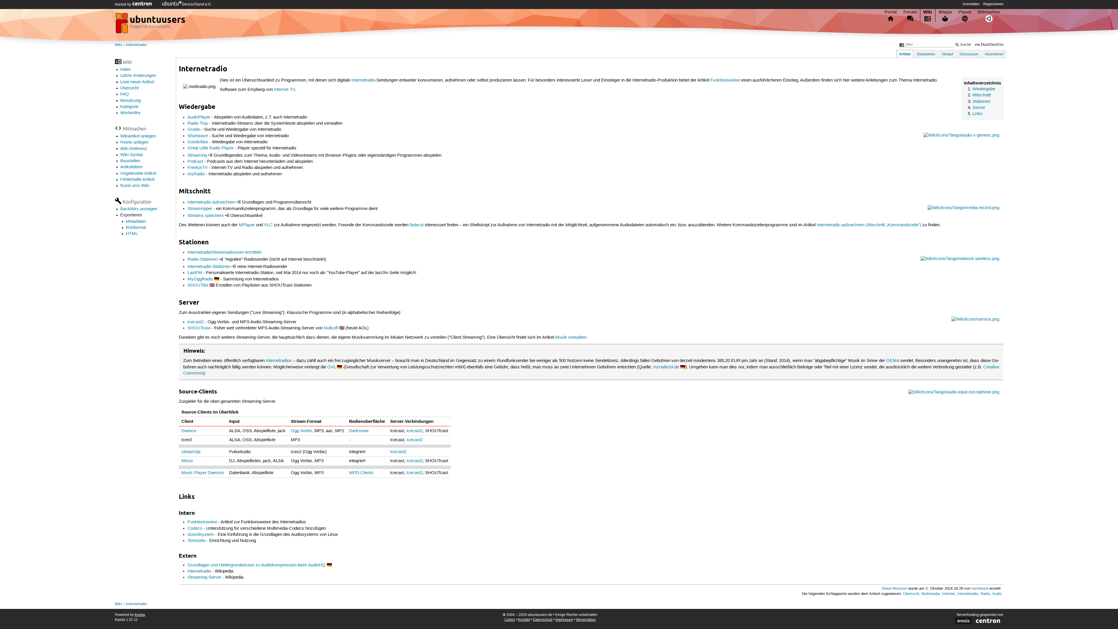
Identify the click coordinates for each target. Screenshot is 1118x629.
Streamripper (199, 208)
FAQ (124, 94)
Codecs (194, 528)
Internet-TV (284, 89)
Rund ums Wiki (134, 185)
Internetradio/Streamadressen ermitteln (224, 252)
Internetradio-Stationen (208, 266)
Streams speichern (205, 215)
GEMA (892, 360)
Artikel (905, 54)
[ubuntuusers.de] (151, 25)
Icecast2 (195, 322)
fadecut (417, 225)
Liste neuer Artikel (137, 82)
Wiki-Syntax (131, 155)
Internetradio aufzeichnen (211, 202)
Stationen (981, 101)
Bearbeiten (926, 54)
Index (125, 69)
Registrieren (993, 4)
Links (977, 113)
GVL (331, 367)
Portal (891, 12)
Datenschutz (543, 620)
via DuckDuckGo (989, 45)
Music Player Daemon (202, 473)
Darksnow (359, 431)
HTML (132, 233)
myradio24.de (666, 367)
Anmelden (971, 4)
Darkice (188, 431)
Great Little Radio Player (210, 148)
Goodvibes (197, 142)
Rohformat (136, 227)
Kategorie (129, 106)
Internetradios (279, 360)
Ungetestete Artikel (138, 173)
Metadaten (136, 221)
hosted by (123, 4)
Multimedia (930, 594)
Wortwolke (130, 113)
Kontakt (524, 620)
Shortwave (197, 136)
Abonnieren (994, 54)
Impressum (564, 620)
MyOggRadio (200, 279)
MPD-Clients (361, 473)
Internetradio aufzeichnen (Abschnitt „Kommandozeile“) (869, 225)
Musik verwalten (570, 337)
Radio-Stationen (202, 259)
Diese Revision (894, 588)
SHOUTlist (197, 285)
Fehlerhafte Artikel (137, 179)
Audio (997, 594)
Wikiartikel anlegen (138, 136)
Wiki (927, 12)
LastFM (194, 272)
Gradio (193, 129)
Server (978, 107)
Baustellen (130, 161)
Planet (964, 12)
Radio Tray (197, 123)
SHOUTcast (198, 328)
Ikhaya (945, 12)
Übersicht (129, 88)
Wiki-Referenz (133, 148)
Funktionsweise (725, 80)
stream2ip (190, 452)
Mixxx (187, 461)
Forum (910, 12)
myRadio (196, 174)
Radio (985, 594)
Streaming (197, 155)
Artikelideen (131, 167)
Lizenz (510, 620)
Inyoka (140, 615)
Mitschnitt (981, 95)
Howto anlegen (134, 142)
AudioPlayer (198, 117)
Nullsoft (331, 328)
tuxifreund (980, 588)
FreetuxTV (197, 167)
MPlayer (247, 225)
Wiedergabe (983, 89)
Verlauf (947, 54)
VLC (268, 225)
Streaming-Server (204, 577)
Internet (948, 594)
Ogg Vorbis (301, 431)
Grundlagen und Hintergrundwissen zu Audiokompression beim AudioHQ (256, 565)
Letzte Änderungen (138, 75)
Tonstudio (196, 540)
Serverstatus (586, 620)
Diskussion (969, 54)
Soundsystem (200, 534)
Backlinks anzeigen (138, 209)
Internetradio (136, 45)
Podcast (195, 161)
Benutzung (130, 100)
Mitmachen (989, 12)
